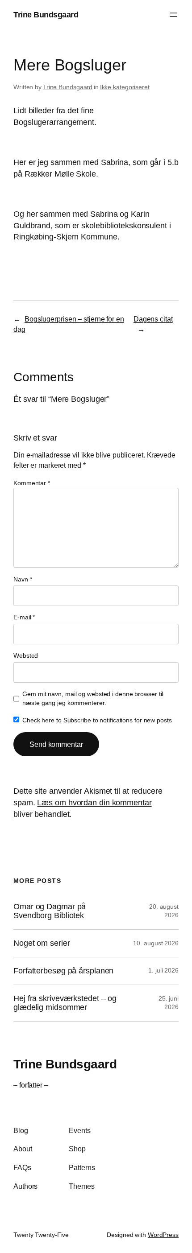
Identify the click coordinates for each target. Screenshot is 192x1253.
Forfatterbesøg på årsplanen (63, 970)
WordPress (163, 1234)
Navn (22, 579)
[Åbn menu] (173, 14)
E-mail (24, 617)
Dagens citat (153, 319)
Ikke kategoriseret (125, 87)
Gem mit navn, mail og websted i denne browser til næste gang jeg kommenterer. (92, 698)
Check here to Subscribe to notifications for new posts (96, 720)
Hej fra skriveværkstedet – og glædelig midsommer (65, 1003)
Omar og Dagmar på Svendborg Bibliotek (49, 911)
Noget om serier (41, 943)
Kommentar (31, 482)
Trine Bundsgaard (45, 14)
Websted (25, 655)
